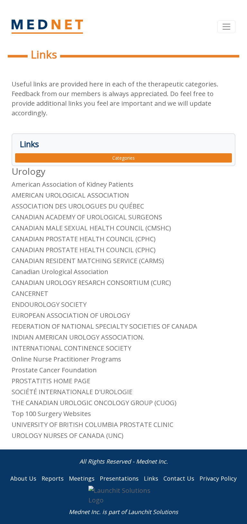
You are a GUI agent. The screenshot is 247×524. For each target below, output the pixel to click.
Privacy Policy (218, 478)
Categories (123, 158)
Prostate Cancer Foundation (54, 370)
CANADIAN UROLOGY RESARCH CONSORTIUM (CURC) (91, 282)
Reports (52, 478)
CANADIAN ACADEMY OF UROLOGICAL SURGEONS (87, 217)
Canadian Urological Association (60, 271)
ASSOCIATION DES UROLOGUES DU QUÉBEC (78, 206)
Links (151, 478)
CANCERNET (30, 293)
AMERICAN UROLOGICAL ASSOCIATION (70, 195)
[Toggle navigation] (226, 26)
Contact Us (178, 478)
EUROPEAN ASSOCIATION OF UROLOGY (71, 315)
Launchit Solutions (153, 512)
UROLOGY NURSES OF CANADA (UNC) (68, 435)
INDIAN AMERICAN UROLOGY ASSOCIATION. (78, 337)
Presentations (119, 478)
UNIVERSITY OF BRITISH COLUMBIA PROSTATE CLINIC (92, 424)
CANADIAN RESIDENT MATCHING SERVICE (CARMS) (88, 260)
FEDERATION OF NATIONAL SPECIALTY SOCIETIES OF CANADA (104, 326)
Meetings (82, 478)
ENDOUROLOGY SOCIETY (49, 304)
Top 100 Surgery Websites (51, 413)
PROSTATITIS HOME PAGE (51, 381)
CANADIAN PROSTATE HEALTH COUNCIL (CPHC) (84, 239)
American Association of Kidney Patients (72, 184)
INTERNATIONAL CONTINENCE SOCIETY (71, 348)
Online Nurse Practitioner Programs (66, 359)
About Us (23, 478)
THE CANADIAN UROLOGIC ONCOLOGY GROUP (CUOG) (94, 402)
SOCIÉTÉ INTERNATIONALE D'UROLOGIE (72, 391)
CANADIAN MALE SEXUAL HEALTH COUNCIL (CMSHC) (91, 228)
